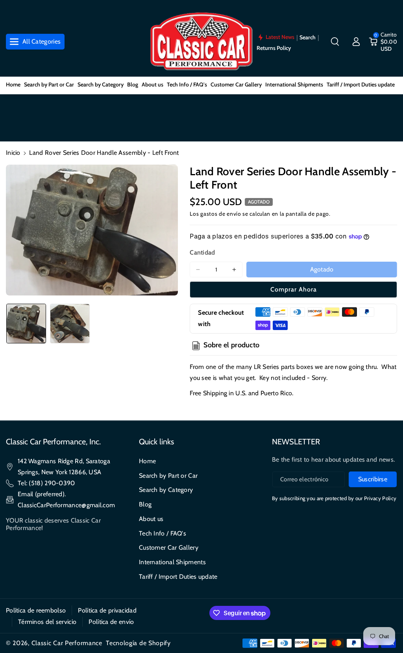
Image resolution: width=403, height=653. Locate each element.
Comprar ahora (293, 289)
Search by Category (166, 489)
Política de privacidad (107, 610)
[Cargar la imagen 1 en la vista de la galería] (26, 323)
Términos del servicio (47, 621)
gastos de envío (220, 213)
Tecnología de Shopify (138, 643)
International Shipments (172, 562)
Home (147, 461)
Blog (145, 504)
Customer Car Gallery (168, 547)
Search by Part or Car (168, 475)
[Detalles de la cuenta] (356, 41)
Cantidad (202, 252)
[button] (335, 41)
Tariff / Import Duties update (178, 576)
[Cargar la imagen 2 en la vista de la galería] (70, 323)
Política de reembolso (36, 610)
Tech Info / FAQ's (162, 533)
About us (151, 519)
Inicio (13, 152)
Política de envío (111, 621)
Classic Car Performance (66, 643)
